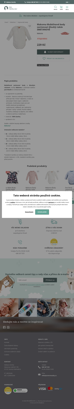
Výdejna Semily (11, 2)
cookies (12, 202)
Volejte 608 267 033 (32, 2)
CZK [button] (67, 2)
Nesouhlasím (29, 212)
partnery (51, 202)
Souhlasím (42, 212)
